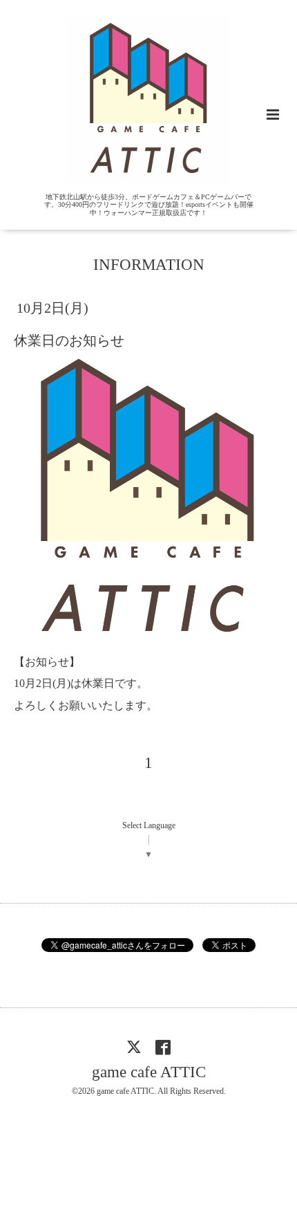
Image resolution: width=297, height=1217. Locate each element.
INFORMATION (148, 264)
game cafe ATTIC (149, 1072)
